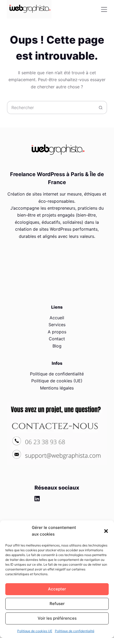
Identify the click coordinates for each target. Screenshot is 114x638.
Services (57, 324)
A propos (57, 331)
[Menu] (104, 9)
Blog (57, 346)
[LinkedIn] (37, 498)
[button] (106, 531)
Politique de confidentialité (74, 631)
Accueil (57, 317)
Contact (57, 338)
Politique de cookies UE (34, 631)
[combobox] (50, 107)
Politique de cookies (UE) (56, 380)
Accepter (57, 588)
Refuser (57, 603)
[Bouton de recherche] (100, 107)
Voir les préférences (57, 618)
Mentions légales (57, 388)
